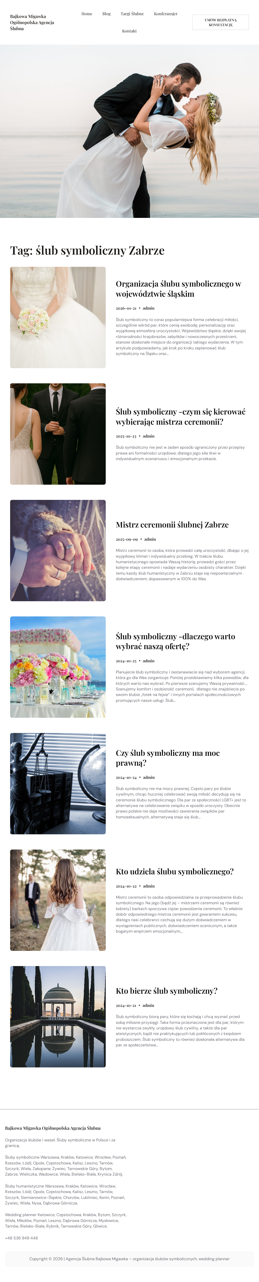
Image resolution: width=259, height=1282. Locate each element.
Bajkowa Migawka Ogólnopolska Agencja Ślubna (32, 22)
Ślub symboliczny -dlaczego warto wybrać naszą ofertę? (175, 641)
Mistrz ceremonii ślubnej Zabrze (172, 524)
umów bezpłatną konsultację (220, 22)
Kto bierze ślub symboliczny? (167, 991)
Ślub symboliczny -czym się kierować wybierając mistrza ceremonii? (181, 416)
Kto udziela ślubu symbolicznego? (175, 871)
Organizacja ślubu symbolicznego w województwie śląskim (178, 288)
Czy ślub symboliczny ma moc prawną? (168, 758)
